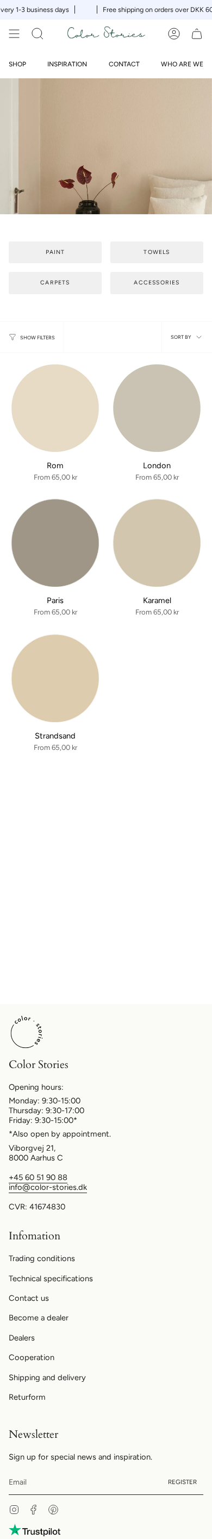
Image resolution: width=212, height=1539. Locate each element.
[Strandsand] (55, 678)
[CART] (196, 33)
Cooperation (31, 1357)
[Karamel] (156, 543)
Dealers (22, 1338)
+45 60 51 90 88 (38, 1177)
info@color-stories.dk (48, 1187)
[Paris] (55, 543)
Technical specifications (51, 1278)
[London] (156, 408)
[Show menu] (14, 33)
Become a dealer (38, 1318)
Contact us (29, 1298)
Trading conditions (42, 1258)
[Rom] (55, 408)
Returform (27, 1397)
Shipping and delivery (47, 1377)
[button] (37, 33)
